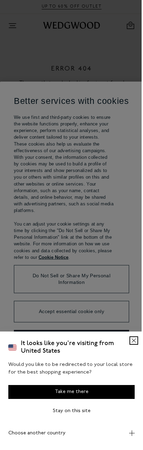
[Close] (128, 340)
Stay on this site (69, 411)
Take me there (69, 391)
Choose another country (37, 433)
